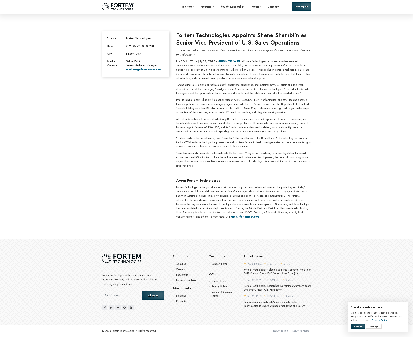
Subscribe (153, 295)
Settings (373, 326)
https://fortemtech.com (245, 217)
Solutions (186, 7)
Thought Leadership (231, 7)
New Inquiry (301, 6)
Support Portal (219, 264)
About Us (181, 264)
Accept (358, 326)
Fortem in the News (187, 280)
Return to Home (300, 330)
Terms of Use (219, 281)
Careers (180, 269)
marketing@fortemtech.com (143, 69)
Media (255, 7)
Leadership (182, 275)
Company (273, 7)
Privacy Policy (219, 286)
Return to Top (280, 330)
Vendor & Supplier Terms (222, 294)
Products (206, 7)
